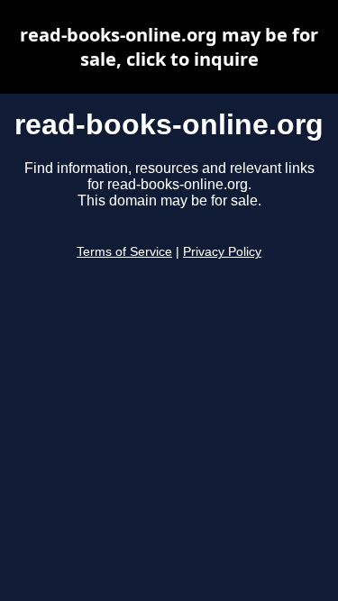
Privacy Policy (222, 252)
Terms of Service (124, 252)
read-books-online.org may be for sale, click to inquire (169, 47)
